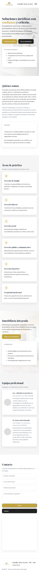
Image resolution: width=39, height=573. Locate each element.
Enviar (19, 505)
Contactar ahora (9, 41)
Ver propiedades (26, 41)
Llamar (6, 511)
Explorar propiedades (11, 336)
